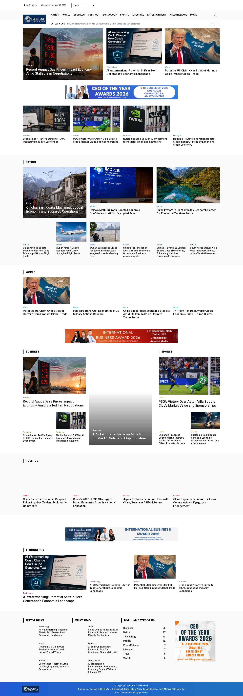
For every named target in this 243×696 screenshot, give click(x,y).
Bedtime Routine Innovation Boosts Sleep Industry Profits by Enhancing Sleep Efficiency (194, 141)
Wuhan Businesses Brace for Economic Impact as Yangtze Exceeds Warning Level (104, 252)
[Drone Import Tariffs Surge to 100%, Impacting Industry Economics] (46, 119)
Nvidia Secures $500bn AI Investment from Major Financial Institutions (145, 140)
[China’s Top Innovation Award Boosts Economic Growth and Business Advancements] (138, 232)
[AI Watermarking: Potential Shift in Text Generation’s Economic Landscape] (134, 46)
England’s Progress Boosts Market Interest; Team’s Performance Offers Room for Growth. (172, 439)
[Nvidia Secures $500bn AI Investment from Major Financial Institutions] (146, 119)
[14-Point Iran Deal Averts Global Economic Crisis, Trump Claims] (196, 290)
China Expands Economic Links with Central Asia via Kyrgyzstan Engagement (195, 502)
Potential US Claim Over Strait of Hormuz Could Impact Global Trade (191, 72)
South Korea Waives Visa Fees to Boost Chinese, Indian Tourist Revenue (203, 251)
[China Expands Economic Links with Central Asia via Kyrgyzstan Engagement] (196, 479)
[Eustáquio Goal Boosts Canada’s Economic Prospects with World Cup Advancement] (205, 420)
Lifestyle (177, 135)
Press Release (94, 661)
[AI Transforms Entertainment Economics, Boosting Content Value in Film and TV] (79, 667)
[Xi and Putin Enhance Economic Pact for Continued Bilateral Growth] (79, 649)
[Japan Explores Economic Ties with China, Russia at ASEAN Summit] (146, 479)
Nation (29, 203)
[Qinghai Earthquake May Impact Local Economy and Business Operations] (54, 192)
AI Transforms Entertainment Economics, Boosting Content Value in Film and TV (102, 668)
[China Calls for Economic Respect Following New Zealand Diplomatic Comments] (46, 479)
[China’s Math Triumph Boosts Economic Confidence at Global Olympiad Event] (121, 185)
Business (30, 65)
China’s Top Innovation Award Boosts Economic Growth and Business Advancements (136, 252)
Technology (111, 67)
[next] (218, 24)
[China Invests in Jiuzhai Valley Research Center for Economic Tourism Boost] (188, 185)
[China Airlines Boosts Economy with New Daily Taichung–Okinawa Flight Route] (38, 232)
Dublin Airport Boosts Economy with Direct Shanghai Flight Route (68, 251)
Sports (76, 135)
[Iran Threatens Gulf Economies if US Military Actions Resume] (96, 290)
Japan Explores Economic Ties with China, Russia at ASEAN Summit (145, 500)
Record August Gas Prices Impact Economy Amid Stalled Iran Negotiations (102, 23)
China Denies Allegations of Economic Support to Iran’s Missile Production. (103, 632)
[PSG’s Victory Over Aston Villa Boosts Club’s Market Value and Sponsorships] (96, 119)
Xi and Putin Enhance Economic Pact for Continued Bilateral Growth (102, 649)
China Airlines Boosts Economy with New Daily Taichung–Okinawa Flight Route (36, 252)
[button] (215, 15)
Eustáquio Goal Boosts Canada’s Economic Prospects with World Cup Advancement (205, 439)
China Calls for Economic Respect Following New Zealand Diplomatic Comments (45, 502)
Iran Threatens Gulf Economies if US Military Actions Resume (96, 312)
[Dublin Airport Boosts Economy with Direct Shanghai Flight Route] (71, 232)
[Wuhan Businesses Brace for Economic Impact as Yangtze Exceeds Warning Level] (105, 232)
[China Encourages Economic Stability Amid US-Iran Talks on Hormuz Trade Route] (146, 290)
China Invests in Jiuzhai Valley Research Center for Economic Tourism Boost (186, 211)
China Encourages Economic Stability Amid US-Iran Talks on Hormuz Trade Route (146, 314)
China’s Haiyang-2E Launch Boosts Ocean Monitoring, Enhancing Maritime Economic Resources (171, 252)
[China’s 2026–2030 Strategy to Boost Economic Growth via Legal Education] (96, 479)
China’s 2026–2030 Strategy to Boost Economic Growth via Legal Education (94, 502)
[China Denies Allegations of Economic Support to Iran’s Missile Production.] (79, 632)
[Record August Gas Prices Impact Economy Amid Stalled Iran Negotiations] (63, 54)
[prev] (213, 24)
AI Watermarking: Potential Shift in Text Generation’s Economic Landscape (131, 72)
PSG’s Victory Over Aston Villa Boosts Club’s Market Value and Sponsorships (95, 140)
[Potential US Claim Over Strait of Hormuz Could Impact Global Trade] (192, 46)
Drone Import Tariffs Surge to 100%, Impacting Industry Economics (44, 140)
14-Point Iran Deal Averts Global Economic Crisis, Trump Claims (193, 312)
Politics (26, 495)
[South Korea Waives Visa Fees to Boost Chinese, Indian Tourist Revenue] (205, 232)
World (167, 67)
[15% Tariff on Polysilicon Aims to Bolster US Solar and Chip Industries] (120, 401)
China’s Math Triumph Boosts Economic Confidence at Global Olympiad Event (115, 211)
